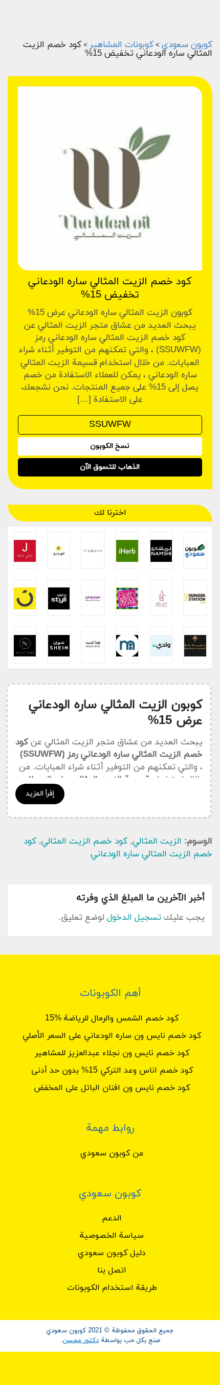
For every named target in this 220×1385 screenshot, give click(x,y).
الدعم (112, 1218)
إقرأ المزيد (40, 794)
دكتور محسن (80, 1340)
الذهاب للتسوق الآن (110, 467)
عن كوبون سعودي (112, 1153)
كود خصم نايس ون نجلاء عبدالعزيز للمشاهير (112, 1053)
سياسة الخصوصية (112, 1235)
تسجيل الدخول (134, 918)
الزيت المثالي (157, 841)
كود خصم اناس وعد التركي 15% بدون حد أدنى (112, 1070)
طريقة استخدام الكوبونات (112, 1287)
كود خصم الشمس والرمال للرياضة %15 (112, 1018)
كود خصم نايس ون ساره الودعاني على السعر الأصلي (112, 1035)
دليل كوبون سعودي (112, 1253)
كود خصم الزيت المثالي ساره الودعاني (118, 847)
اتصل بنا (111, 1270)
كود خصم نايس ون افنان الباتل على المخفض (112, 1088)
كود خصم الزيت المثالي (84, 841)
